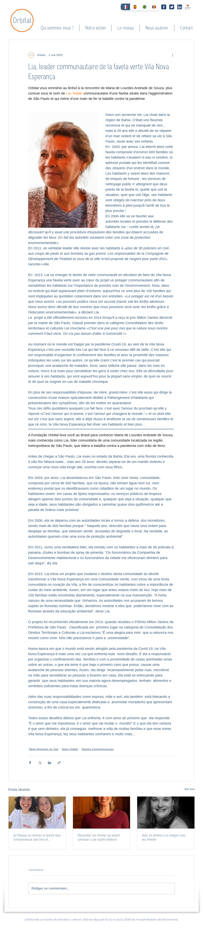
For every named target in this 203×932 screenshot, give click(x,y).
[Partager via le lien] (59, 763)
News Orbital (70, 749)
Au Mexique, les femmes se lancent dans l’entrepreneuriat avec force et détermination (37, 837)
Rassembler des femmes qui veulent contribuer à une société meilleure (99, 837)
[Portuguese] (144, 7)
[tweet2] (171, 7)
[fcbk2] (163, 7)
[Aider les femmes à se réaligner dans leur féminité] (165, 813)
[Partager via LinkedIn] (49, 763)
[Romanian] (154, 7)
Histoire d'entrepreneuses (97, 749)
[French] (125, 7)
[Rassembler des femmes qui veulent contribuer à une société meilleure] (101, 813)
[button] (57, 28)
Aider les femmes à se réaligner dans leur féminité (164, 837)
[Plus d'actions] (172, 55)
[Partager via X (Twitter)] (40, 763)
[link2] (179, 7)
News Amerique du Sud (43, 749)
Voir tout (189, 789)
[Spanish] (135, 7)
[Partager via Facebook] (30, 763)
